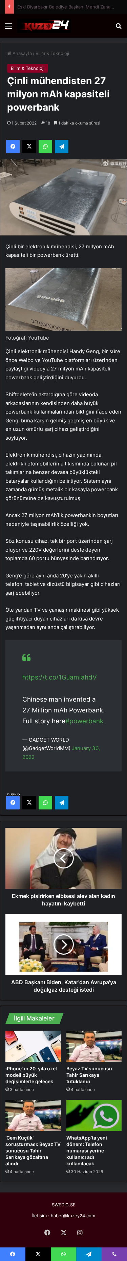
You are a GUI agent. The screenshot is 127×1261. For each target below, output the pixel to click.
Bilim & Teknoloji (52, 53)
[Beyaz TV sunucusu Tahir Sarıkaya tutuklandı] (94, 1046)
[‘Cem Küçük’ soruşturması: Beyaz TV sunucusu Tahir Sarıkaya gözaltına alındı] (33, 1115)
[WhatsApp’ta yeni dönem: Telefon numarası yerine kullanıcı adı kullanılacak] (94, 1115)
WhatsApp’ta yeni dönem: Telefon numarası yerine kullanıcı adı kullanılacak (86, 1150)
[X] (29, 802)
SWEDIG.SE (64, 1204)
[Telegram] (61, 802)
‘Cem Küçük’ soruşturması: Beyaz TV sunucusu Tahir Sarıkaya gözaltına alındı (33, 1150)
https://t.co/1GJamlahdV (59, 677)
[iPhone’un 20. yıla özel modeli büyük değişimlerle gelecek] (33, 1046)
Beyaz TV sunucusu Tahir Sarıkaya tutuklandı (89, 1075)
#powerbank (84, 721)
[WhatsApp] (45, 802)
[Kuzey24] (44, 26)
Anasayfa (21, 53)
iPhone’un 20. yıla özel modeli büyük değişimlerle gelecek (31, 1075)
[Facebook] (13, 802)
